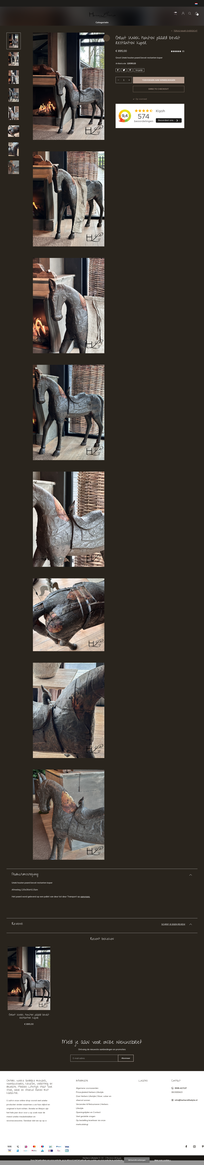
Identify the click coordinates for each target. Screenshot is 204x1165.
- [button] (118, 80)
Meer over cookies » (162, 1160)
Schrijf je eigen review (173, 924)
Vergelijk (139, 70)
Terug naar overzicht (185, 31)
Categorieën (102, 22)
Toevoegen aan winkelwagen (158, 80)
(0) (183, 51)
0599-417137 (181, 1088)
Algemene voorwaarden (87, 1088)
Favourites (106, 38)
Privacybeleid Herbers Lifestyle (90, 1092)
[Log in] (183, 13)
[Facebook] (186, 1146)
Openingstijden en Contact (88, 1112)
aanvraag (85, 896)
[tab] (102, 875)
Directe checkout (158, 89)
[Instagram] (194, 1146)
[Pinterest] (203, 1146)
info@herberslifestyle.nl (186, 1100)
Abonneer (125, 1058)
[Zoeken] (189, 13)
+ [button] (129, 80)
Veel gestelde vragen (85, 1116)
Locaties (143, 1081)
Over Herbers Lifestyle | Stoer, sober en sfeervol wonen (93, 1098)
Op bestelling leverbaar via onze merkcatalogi (90, 1122)
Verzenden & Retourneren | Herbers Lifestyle (92, 1106)
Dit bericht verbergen (136, 1160)
